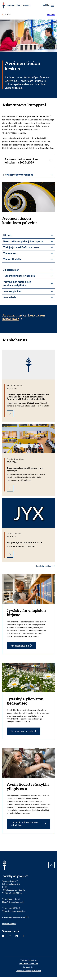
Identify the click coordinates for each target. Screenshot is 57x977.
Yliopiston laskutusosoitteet (14, 911)
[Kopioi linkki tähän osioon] (48, 105)
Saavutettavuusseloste (28, 963)
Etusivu (8, 14)
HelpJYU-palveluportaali (13, 902)
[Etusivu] (16, 5)
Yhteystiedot (7, 899)
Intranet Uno (28, 967)
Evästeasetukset (9, 923)
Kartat (17, 899)
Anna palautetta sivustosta (13, 917)
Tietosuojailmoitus (28, 960)
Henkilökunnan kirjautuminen (28, 970)
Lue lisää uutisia (44, 566)
